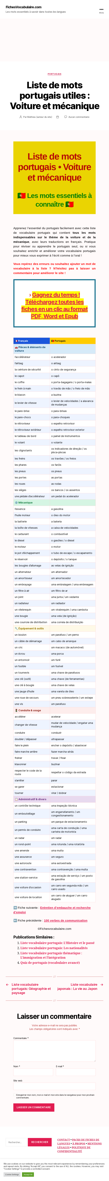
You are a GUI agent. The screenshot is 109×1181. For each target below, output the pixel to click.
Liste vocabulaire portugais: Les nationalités (54, 948)
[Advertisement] (54, 40)
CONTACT (63, 1140)
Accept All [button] (28, 1174)
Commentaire (21, 1038)
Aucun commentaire (78, 117)
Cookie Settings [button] (12, 1174)
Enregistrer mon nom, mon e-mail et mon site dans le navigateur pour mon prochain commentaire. (55, 1096)
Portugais (54, 74)
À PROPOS (78, 1143)
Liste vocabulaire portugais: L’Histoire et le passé (57, 943)
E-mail (60, 1066)
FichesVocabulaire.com (23, 7)
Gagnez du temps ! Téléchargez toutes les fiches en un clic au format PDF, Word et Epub (54, 305)
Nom (16, 1066)
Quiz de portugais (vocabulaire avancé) (50, 963)
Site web (17, 1080)
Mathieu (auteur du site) (39, 117)
